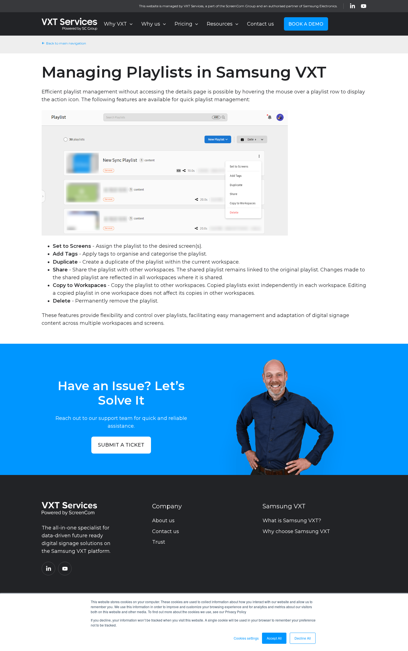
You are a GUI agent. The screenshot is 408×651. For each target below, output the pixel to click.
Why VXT (115, 24)
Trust (158, 542)
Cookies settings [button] (246, 638)
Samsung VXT (284, 506)
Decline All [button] (302, 638)
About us (163, 521)
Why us (150, 24)
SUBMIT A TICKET (121, 445)
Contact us (260, 24)
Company (167, 506)
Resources (220, 24)
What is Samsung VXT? (292, 521)
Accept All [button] (274, 638)
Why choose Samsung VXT (296, 531)
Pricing (183, 24)
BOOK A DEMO (305, 24)
